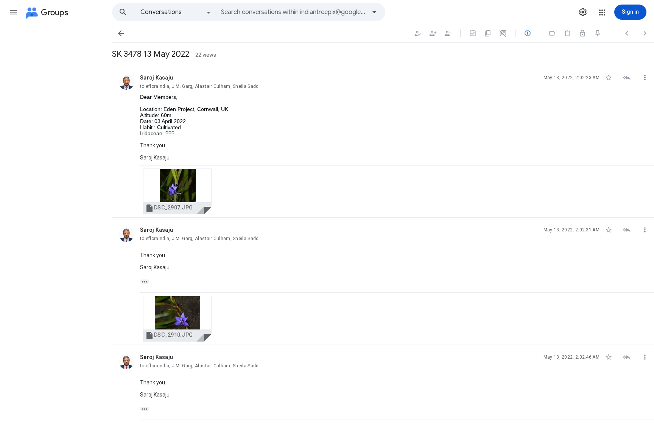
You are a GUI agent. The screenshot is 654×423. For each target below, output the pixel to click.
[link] (177, 191)
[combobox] (294, 12)
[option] (176, 12)
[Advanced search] (374, 12)
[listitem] (383, 142)
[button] (14, 12)
